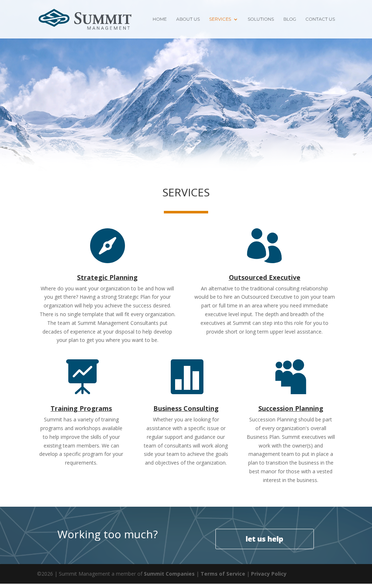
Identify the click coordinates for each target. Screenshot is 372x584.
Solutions (261, 19)
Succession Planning (290, 408)
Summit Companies (169, 573)
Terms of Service (223, 573)
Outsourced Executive (264, 277)
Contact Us (320, 19)
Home (160, 19)
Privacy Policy (269, 573)
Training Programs (81, 408)
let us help (264, 539)
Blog (289, 19)
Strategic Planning (107, 277)
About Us (188, 19)
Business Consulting (186, 408)
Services (220, 19)
